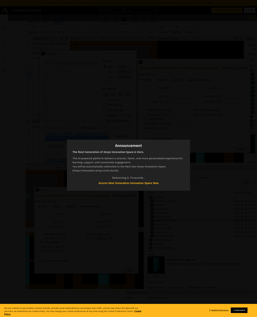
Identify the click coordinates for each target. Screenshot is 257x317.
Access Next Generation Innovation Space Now (129, 183)
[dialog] (128, 158)
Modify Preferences (219, 310)
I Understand (239, 310)
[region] (128, 310)
